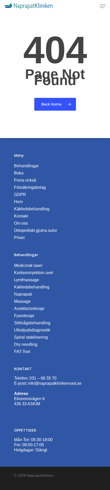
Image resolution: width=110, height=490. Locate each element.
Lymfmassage (26, 280)
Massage (22, 301)
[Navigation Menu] (102, 6)
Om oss (21, 223)
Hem (18, 202)
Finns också (25, 180)
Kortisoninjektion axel (33, 272)
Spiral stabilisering (31, 337)
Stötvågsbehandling (32, 323)
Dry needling (25, 344)
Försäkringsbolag (30, 187)
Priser (19, 237)
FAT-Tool (22, 351)
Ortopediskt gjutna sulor (35, 230)
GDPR (20, 194)
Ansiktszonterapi (29, 308)
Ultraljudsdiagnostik (32, 330)
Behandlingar (26, 166)
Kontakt (21, 216)
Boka (19, 173)
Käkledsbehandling (31, 209)
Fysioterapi (24, 316)
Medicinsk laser (28, 265)
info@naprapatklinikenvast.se (55, 383)
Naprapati (23, 294)
